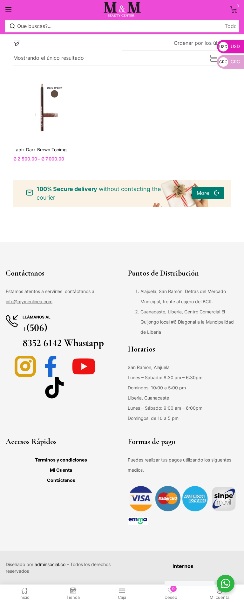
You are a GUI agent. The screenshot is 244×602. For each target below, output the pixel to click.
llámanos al (37, 317)
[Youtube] (83, 366)
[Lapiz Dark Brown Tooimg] (45, 107)
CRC (229, 61)
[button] (202, 42)
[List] (214, 58)
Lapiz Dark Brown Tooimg (40, 149)
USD (229, 46)
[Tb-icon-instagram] (25, 366)
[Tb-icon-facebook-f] (54, 366)
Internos (183, 566)
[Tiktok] (54, 387)
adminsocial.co (50, 564)
